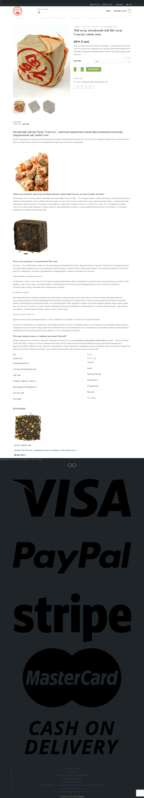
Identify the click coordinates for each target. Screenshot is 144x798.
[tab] (17, 124)
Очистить (127, 57)
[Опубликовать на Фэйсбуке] (76, 87)
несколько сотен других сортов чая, (89, 340)
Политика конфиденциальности (72, 792)
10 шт (94, 398)
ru (127, 5)
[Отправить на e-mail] (74, 465)
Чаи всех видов (72, 769)
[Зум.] (16, 95)
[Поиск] (39, 13)
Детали (26, 124)
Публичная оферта (72, 788)
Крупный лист (92, 380)
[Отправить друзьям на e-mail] (84, 87)
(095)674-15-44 (107, 4)
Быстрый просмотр (23, 456)
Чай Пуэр (86, 27)
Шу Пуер (98, 374)
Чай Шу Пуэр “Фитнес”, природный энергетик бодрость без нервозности (45, 450)
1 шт (89, 398)
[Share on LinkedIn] (92, 87)
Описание (17, 124)
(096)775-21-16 (95, 4)
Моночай (90, 392)
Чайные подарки (72, 779)
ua (130, 5)
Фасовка (77, 61)
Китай (89, 368)
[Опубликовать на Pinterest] (88, 87)
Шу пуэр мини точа (109, 27)
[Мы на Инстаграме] (70, 465)
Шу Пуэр (95, 27)
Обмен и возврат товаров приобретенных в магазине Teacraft (72, 785)
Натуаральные (92, 386)
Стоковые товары (72, 782)
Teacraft (90, 362)
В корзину (93, 69)
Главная (77, 27)
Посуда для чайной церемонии (72, 775)
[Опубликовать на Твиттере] (80, 87)
